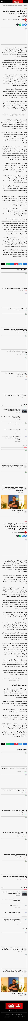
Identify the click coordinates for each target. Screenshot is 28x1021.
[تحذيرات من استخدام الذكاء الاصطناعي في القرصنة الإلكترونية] (14, 36)
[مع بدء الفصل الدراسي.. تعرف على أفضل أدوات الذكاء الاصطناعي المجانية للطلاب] (14, 320)
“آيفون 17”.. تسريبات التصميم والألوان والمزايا (16, 395)
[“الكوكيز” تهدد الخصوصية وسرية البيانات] (14, 300)
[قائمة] (26, 1)
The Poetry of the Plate (17, 510)
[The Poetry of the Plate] (14, 502)
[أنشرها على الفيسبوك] (25, 25)
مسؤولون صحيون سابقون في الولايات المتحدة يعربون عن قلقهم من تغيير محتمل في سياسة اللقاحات (12, 489)
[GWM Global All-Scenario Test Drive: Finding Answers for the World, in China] (24, 411)
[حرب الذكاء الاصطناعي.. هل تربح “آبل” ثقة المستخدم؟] (14, 342)
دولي (26, 521)
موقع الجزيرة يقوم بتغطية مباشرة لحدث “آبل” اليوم (14, 288)
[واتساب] (20, 25)
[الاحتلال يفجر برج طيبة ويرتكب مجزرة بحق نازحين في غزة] (14, 759)
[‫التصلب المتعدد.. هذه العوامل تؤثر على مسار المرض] (24, 431)
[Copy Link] (17, 25)
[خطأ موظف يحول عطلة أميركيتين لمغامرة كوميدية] (14, 781)
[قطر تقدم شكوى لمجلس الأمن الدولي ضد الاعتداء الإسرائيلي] (14, 867)
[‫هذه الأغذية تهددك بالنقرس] (24, 424)
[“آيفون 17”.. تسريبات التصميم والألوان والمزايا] (14, 386)
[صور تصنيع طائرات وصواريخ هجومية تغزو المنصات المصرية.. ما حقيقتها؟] (14, 823)
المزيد (2, 404)
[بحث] (2, 1)
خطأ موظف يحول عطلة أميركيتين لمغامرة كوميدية (14, 790)
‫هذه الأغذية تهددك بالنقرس (14, 423)
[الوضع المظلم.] (5, 1)
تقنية (26, 8)
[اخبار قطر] (18, 1)
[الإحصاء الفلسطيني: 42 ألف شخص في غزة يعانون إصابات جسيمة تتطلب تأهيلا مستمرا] (24, 438)
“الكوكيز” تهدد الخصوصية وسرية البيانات (17, 309)
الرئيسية (25, 5)
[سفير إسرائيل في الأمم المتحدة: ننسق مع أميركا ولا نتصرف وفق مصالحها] (14, 802)
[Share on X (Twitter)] (23, 25)
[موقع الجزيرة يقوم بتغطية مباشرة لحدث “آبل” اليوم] (14, 279)
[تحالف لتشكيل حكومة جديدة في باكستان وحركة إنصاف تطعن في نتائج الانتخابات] (14, 547)
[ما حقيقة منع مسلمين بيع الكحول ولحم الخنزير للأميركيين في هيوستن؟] (14, 845)
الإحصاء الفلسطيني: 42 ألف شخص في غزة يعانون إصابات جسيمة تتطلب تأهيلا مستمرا (11, 438)
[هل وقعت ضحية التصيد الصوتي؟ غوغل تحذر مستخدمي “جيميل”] (14, 364)
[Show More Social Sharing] (15, 25)
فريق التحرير (21, 19)
